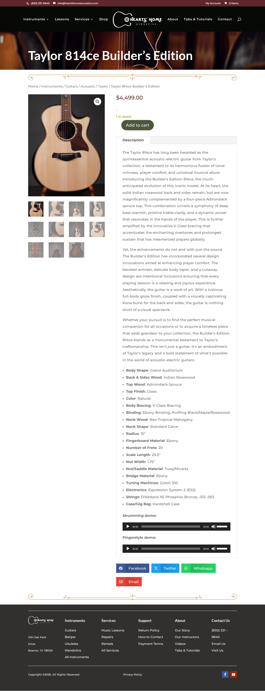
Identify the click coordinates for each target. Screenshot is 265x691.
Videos (180, 644)
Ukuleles (71, 644)
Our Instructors (187, 637)
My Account (213, 3)
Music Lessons (112, 630)
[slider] (222, 526)
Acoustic (88, 86)
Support (145, 620)
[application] (176, 526)
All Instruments (77, 657)
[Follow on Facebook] (225, 674)
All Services (110, 650)
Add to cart (137, 125)
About (172, 19)
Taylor (103, 86)
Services (82, 19)
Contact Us (221, 620)
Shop (103, 19)
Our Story (182, 630)
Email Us (218, 644)
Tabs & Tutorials (198, 19)
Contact (225, 19)
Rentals (107, 644)
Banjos (70, 637)
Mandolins (73, 650)
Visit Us (217, 650)
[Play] (128, 526)
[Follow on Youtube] (233, 674)
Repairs (107, 637)
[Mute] (213, 526)
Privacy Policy (132, 674)
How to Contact (150, 637)
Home (33, 86)
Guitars (71, 86)
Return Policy (148, 630)
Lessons (62, 19)
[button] (97, 101)
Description (133, 140)
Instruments (34, 19)
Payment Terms (150, 644)
